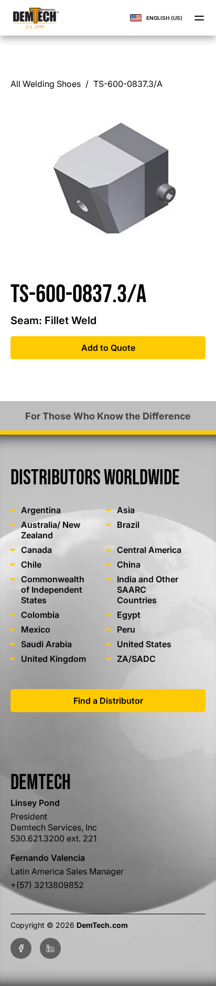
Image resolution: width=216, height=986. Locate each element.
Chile (31, 564)
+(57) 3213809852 (47, 885)
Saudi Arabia (46, 644)
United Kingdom (53, 658)
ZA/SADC (136, 658)
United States (144, 644)
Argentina (41, 510)
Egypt (129, 615)
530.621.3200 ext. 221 (53, 838)
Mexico (35, 629)
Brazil (128, 524)
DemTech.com (102, 925)
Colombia (40, 615)
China (129, 564)
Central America (149, 550)
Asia (126, 510)
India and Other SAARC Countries (147, 589)
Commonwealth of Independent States (52, 589)
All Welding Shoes (45, 84)
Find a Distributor (108, 700)
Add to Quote (108, 347)
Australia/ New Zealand (50, 529)
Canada (36, 550)
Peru (126, 629)
